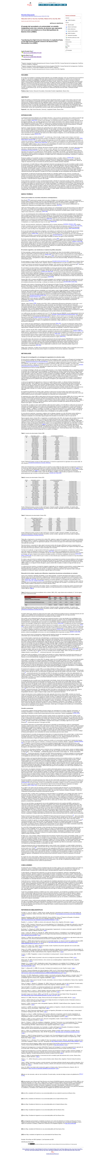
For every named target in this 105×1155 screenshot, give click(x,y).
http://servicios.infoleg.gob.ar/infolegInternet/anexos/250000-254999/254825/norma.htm (42, 973)
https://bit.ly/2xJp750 (26, 965)
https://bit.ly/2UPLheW (70, 1123)
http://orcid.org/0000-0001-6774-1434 (32, 52)
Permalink (69, 50)
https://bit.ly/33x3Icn (59, 1044)
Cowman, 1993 (70, 157)
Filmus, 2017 (58, 323)
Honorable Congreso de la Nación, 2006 (60, 261)
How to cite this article (73, 31)
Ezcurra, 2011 (74, 225)
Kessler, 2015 (44, 142)
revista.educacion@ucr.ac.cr (52, 1153)
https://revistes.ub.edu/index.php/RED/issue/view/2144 (42, 1068)
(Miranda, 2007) (53, 221)
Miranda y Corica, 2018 (38, 580)
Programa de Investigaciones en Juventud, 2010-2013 (37, 361)
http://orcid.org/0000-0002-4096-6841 (32, 57)
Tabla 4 (31, 588)
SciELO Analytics (71, 20)
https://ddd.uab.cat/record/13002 (29, 935)
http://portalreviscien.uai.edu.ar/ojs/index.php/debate (68, 913)
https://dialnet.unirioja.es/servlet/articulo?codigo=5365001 (65, 1041)
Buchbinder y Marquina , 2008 (70, 224)
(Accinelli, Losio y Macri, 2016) (55, 472)
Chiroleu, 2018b (76, 712)
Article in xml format (72, 27)
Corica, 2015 (60, 623)
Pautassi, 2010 (48, 254)
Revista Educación (28, 15)
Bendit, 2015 (34, 120)
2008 (58, 238)
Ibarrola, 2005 (75, 648)
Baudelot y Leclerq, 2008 (77, 241)
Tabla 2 (77, 468)
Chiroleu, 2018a (35, 233)
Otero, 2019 (31, 300)
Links (23, 915)
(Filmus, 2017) (57, 333)
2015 (29, 199)
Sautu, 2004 (51, 551)
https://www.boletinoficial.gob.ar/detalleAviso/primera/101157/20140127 (38, 919)
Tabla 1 (44, 424)
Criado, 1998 (44, 211)
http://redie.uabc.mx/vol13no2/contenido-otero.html (67, 1031)
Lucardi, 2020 (50, 276)
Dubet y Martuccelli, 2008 (74, 228)
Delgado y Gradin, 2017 (78, 330)
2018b (35, 303)
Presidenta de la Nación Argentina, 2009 (38, 295)
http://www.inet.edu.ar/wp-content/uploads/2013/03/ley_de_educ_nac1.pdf (38, 995)
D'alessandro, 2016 (25, 782)
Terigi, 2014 (79, 225)
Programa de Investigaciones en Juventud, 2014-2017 (32, 509)
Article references (71, 29)
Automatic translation (72, 35)
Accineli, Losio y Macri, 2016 (47, 271)
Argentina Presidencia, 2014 (35, 296)
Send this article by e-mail (73, 37)
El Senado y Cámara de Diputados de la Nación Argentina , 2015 (65, 314)
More (68, 46)
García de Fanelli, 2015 (57, 234)
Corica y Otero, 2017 (29, 580)
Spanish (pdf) (71, 24)
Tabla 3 (36, 470)
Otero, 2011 (59, 205)
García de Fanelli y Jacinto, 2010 (70, 281)
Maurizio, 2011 (38, 133)
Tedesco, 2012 (38, 142)
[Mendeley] (66, 46)
